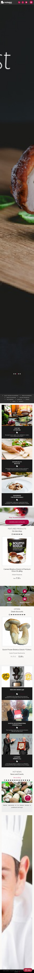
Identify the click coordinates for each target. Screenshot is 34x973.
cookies (16, 971)
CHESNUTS (19, 399)
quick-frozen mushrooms (17, 653)
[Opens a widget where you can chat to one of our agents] (27, 970)
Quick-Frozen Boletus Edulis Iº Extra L (17, 650)
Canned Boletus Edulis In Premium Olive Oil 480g (17, 570)
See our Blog (17, 777)
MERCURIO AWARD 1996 (17, 689)
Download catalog (17, 522)
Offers (27, 399)
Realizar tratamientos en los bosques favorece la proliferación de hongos (17, 806)
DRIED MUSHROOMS (11, 397)
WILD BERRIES (10, 399)
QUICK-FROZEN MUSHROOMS (11, 395)
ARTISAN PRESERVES (24, 397)
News (13, 401)
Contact (21, 401)
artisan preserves (17, 574)
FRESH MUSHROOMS (27, 395)
